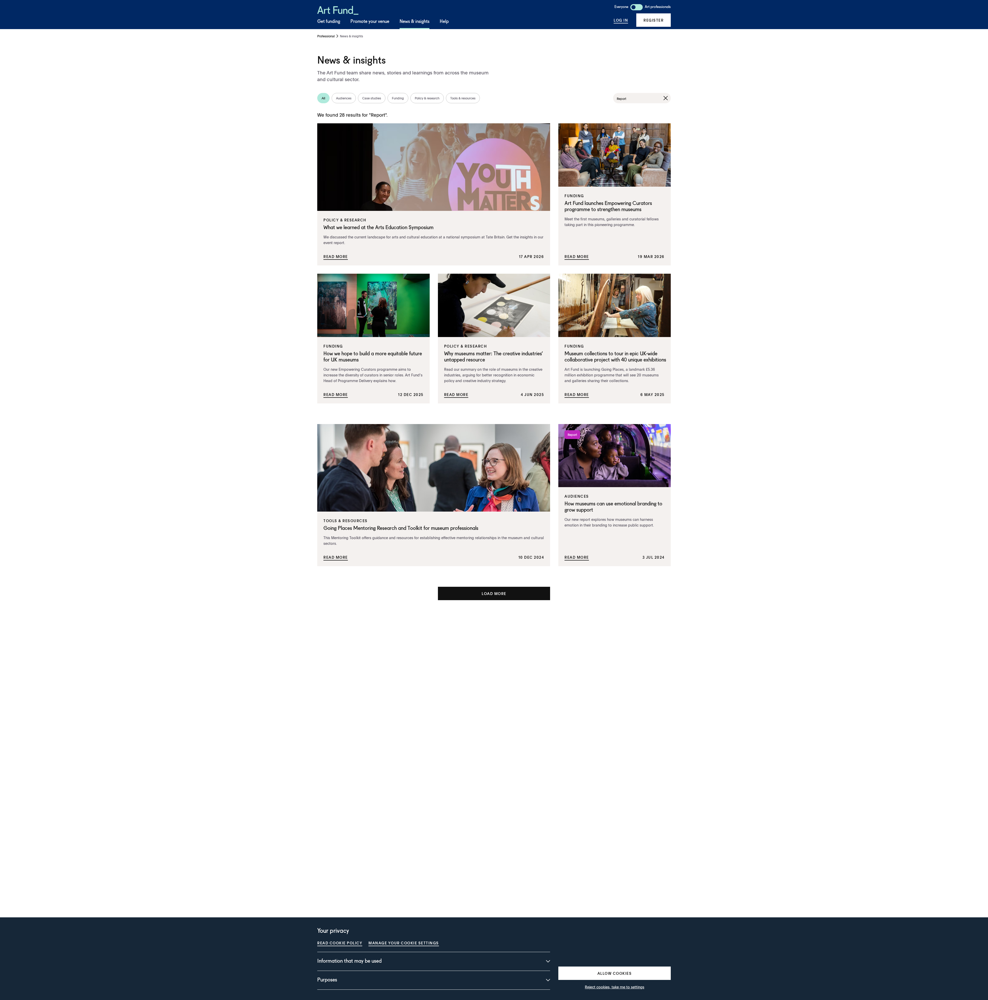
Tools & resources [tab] (462, 98)
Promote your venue (369, 21)
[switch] (636, 7)
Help (444, 21)
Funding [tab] (398, 98)
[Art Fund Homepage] (337, 9)
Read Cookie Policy (339, 942)
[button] (653, 20)
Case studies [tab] (371, 98)
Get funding (328, 21)
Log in (621, 20)
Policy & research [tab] (427, 98)
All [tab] (323, 98)
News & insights (414, 21)
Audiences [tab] (343, 98)
